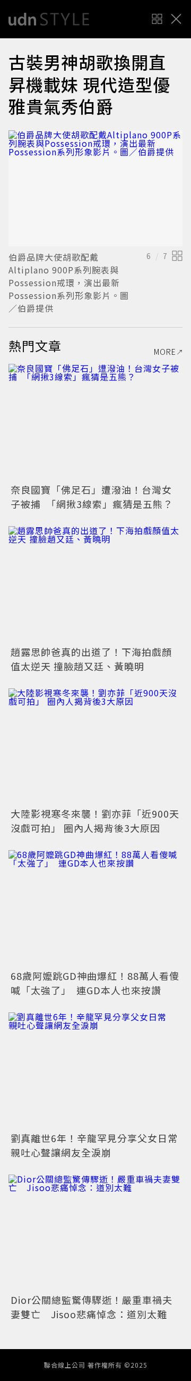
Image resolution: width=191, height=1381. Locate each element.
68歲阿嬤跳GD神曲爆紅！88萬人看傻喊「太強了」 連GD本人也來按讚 (95, 983)
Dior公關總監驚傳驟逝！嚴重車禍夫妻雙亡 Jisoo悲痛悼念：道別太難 (91, 1307)
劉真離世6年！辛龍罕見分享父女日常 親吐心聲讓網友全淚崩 (99, 1145)
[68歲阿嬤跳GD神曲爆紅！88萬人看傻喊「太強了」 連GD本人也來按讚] (95, 908)
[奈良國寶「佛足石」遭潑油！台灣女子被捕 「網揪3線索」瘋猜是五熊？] (95, 422)
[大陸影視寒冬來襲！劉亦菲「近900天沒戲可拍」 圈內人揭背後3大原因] (95, 746)
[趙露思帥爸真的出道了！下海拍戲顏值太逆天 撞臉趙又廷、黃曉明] (95, 584)
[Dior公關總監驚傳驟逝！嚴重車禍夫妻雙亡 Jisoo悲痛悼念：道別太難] (95, 1233)
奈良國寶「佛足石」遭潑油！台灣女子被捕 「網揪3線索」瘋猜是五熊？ (92, 496)
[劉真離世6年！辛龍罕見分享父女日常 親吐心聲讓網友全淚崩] (95, 1070)
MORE (165, 351)
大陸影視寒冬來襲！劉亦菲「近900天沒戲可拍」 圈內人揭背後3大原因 (95, 820)
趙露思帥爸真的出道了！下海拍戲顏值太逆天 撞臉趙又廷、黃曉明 (91, 659)
